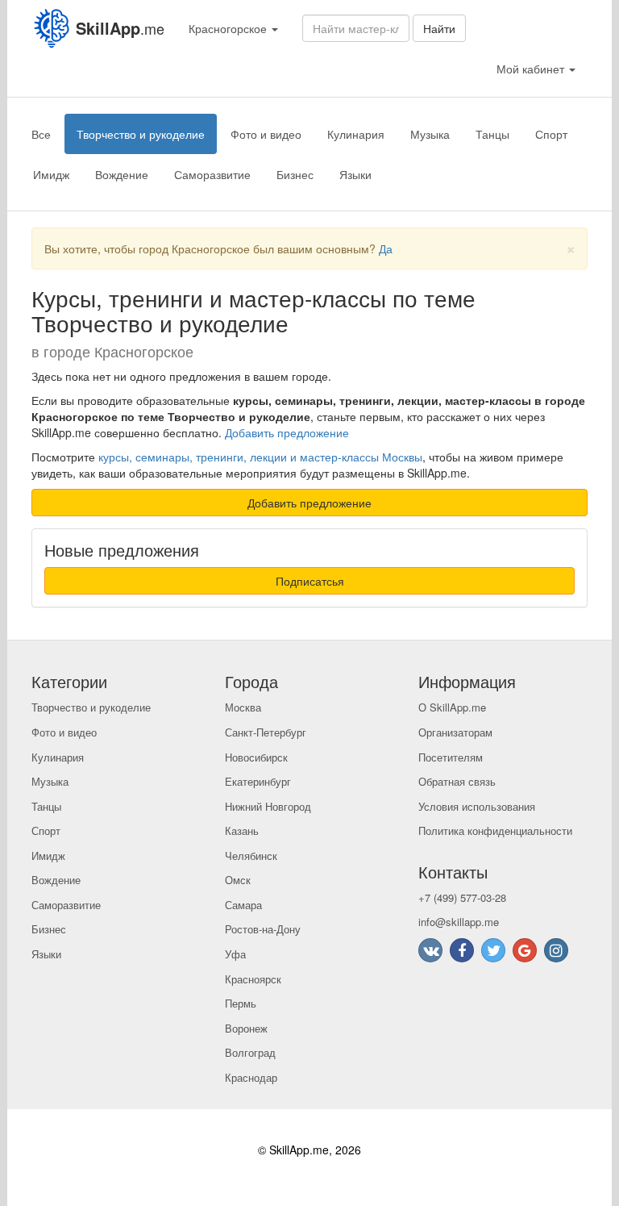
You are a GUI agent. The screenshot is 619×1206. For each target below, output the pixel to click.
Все (41, 134)
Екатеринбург (258, 781)
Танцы (492, 134)
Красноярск (253, 979)
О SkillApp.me (452, 707)
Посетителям (450, 757)
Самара (243, 904)
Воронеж (246, 1028)
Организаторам (455, 732)
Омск (238, 879)
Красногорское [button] (229, 28)
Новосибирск (256, 757)
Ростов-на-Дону (263, 929)
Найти (439, 28)
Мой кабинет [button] (531, 69)
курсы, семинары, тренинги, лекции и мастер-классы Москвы (260, 457)
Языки (355, 174)
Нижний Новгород (268, 806)
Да (386, 248)
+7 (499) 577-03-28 (462, 897)
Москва (243, 707)
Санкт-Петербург (265, 732)
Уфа (235, 954)
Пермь (240, 1003)
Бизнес (295, 174)
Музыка (430, 134)
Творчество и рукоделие (141, 134)
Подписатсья (310, 581)
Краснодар (251, 1077)
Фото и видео (266, 134)
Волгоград (250, 1052)
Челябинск (251, 855)
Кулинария (355, 134)
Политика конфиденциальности (495, 830)
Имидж (51, 174)
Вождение (121, 174)
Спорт (551, 134)
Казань (242, 830)
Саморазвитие (212, 174)
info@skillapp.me (458, 921)
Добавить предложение (287, 432)
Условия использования (476, 806)
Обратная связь (457, 781)
